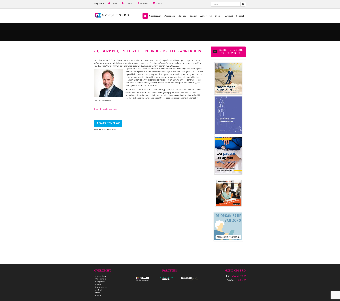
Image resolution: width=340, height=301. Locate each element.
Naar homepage (109, 123)
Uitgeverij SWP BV (239, 276)
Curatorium (155, 16)
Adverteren (206, 16)
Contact (159, 3)
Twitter (114, 3)
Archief (229, 16)
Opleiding (100, 279)
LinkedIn (129, 3)
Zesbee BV (242, 280)
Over (97, 292)
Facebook (144, 3)
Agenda (182, 16)
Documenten (101, 287)
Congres (99, 281)
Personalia (169, 16)
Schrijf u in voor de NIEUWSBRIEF (231, 51)
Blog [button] (218, 16)
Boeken (193, 16)
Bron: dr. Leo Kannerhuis (105, 109)
